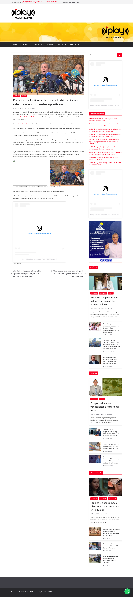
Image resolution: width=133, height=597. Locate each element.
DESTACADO (24, 44)
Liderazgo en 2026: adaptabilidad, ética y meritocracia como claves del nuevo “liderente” (111, 433)
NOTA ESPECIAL (61, 44)
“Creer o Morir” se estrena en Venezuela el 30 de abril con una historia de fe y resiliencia (111, 532)
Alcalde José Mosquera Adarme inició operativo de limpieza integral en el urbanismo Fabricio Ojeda (27, 274)
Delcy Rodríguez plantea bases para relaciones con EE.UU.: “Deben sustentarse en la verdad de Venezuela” (111, 328)
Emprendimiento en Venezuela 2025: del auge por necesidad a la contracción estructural (111, 460)
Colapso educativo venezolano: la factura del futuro (104, 407)
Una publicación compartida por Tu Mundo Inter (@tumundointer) (110, 214)
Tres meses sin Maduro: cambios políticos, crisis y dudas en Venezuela (111, 546)
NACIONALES (103, 293)
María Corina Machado (27, 117)
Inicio (15, 44)
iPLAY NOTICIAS (27, 592)
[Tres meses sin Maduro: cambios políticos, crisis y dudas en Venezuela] (95, 547)
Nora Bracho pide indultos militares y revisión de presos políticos (105, 301)
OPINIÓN (50, 44)
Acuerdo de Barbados (21, 124)
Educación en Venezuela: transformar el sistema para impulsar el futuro (111, 446)
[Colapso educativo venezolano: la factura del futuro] (105, 387)
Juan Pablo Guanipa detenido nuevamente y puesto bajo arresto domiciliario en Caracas (110, 360)
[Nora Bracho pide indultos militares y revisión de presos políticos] (105, 281)
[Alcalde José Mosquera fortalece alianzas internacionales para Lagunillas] (95, 561)
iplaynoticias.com (30, 108)
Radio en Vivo (75, 44)
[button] (29, 44)
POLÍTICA (24, 95)
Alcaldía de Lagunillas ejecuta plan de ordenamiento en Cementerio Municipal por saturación (39, 3)
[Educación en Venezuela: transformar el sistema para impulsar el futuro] (95, 447)
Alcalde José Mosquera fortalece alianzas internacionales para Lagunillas (110, 559)
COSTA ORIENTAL (38, 44)
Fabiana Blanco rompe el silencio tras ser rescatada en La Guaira (105, 506)
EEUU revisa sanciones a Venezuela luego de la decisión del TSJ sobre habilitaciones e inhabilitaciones (67, 274)
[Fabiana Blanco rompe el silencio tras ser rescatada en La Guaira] (105, 487)
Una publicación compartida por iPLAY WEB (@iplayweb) (39, 259)
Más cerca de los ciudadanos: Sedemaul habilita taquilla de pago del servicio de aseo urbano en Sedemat (104, 142)
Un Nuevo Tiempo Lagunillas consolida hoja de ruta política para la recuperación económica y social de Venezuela (111, 345)
